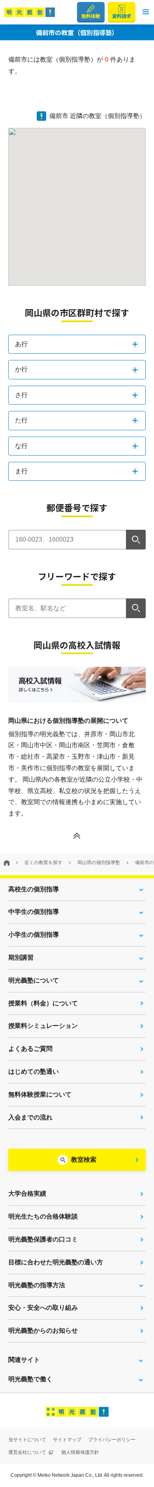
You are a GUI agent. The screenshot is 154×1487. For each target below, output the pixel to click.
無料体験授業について (39, 1094)
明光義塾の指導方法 (36, 1285)
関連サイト (24, 1359)
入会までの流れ (30, 1117)
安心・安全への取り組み (43, 1307)
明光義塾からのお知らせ (43, 1330)
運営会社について (27, 1452)
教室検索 (83, 1159)
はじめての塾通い (33, 1071)
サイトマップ (67, 1439)
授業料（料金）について (43, 1003)
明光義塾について (33, 980)
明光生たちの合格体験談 (43, 1216)
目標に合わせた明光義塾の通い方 (55, 1262)
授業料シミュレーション (43, 1025)
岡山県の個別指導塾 (98, 862)
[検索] (136, 539)
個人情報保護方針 (80, 1452)
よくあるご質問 (30, 1048)
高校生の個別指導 (33, 889)
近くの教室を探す (43, 862)
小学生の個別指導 (33, 934)
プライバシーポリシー (111, 1439)
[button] (145, 12)
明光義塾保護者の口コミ (43, 1239)
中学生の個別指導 (33, 911)
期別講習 (21, 957)
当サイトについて (27, 1439)
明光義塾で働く (30, 1379)
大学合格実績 (27, 1193)
